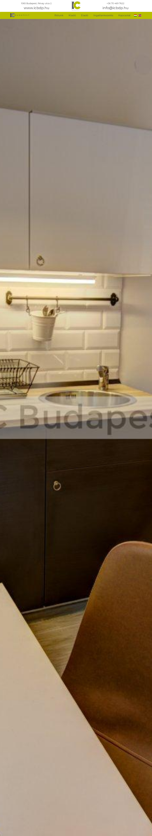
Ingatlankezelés (103, 15)
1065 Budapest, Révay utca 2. (36, 3)
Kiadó (72, 15)
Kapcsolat (124, 15)
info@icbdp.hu (115, 8)
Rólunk (59, 15)
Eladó (84, 15)
